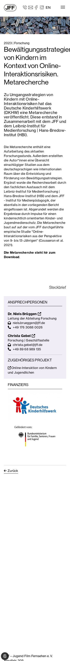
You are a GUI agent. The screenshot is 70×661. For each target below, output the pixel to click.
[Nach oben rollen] (61, 652)
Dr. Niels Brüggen (23, 314)
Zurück (13, 471)
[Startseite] (10, 8)
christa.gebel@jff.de (27, 345)
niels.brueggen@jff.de (29, 323)
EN (48, 7)
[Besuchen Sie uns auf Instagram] (41, 7)
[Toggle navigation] (63, 7)
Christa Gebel (20, 336)
